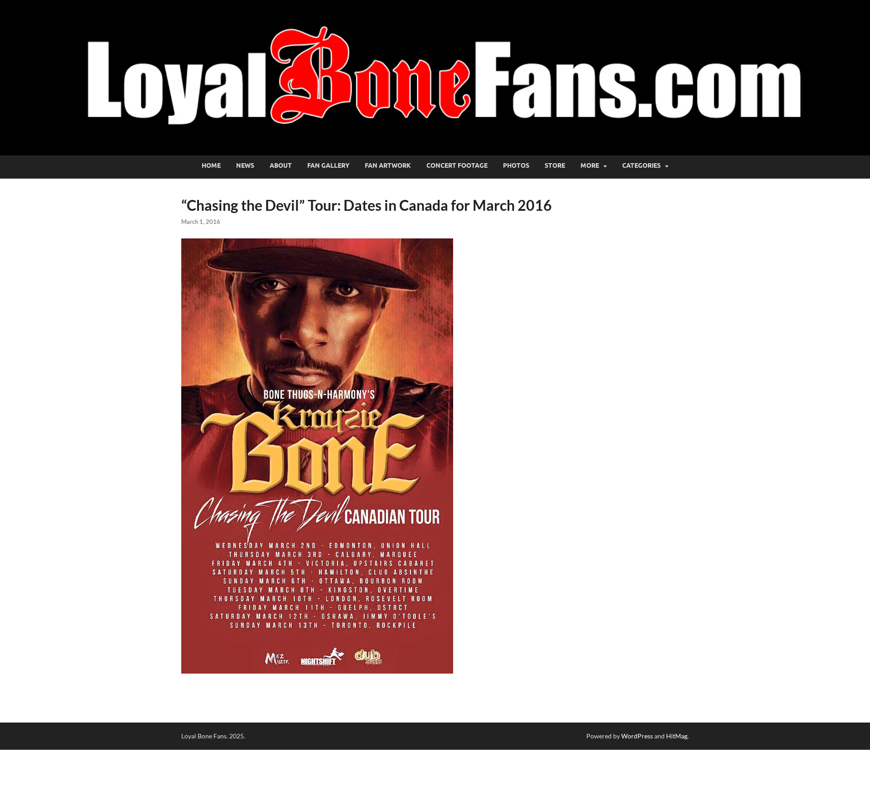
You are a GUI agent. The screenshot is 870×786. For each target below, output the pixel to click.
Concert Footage (457, 165)
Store (555, 165)
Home (211, 165)
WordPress (637, 736)
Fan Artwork (388, 165)
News (245, 165)
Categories (641, 165)
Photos (516, 165)
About (281, 165)
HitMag (676, 736)
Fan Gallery (328, 165)
